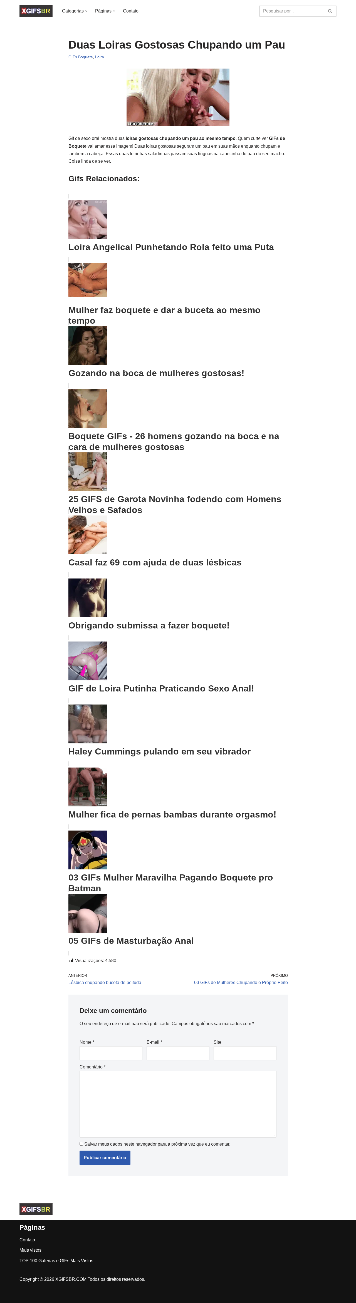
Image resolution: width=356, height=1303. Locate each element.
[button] (86, 11)
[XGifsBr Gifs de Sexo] (36, 11)
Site (217, 1042)
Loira (99, 57)
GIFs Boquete (80, 57)
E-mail (154, 1042)
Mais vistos (30, 1250)
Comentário (92, 1067)
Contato (131, 11)
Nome (87, 1042)
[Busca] (330, 11)
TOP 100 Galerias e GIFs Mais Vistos (56, 1260)
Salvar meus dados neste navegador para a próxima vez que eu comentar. (157, 1144)
